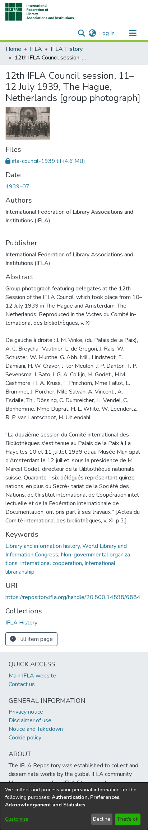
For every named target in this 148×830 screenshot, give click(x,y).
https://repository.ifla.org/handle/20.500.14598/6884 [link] (72, 597)
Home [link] (13, 49)
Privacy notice (26, 712)
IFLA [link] (36, 49)
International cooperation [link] (51, 563)
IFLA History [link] (67, 49)
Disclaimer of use (30, 720)
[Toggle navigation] (132, 33)
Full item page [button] (34, 639)
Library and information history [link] (42, 546)
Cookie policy (25, 738)
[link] (45, 161)
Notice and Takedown (36, 729)
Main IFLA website (32, 676)
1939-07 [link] (17, 186)
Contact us (22, 684)
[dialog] (74, 806)
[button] (39, 12)
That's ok (127, 819)
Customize (16, 819)
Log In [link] (107, 33)
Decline (101, 819)
